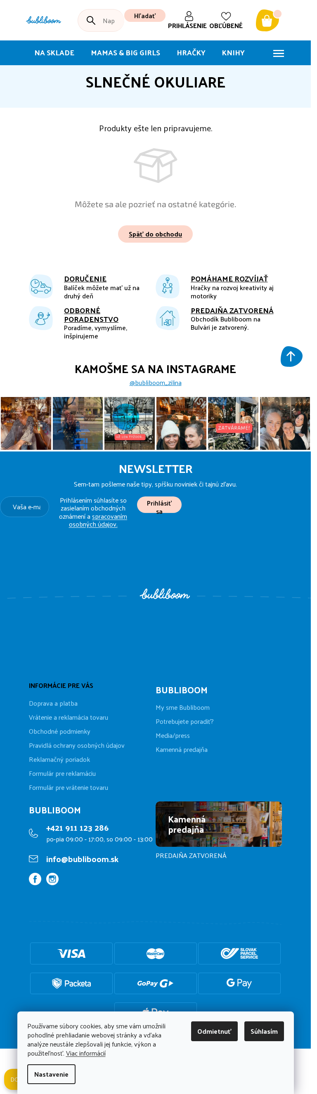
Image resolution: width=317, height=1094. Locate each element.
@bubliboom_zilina (156, 382)
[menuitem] (54, 52)
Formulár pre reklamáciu (62, 773)
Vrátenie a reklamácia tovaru (68, 717)
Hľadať (145, 15)
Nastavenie (51, 1074)
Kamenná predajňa (182, 749)
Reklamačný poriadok (59, 759)
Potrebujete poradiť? (185, 721)
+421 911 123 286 (77, 827)
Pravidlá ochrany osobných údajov (77, 745)
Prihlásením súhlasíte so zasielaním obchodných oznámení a (93, 512)
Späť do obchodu (155, 234)
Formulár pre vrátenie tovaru (68, 787)
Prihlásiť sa (159, 505)
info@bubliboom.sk (82, 859)
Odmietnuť (214, 1031)
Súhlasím (264, 1031)
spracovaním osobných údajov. (98, 520)
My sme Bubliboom (183, 707)
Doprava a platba (53, 703)
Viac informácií (86, 1053)
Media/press (173, 735)
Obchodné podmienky (59, 731)
